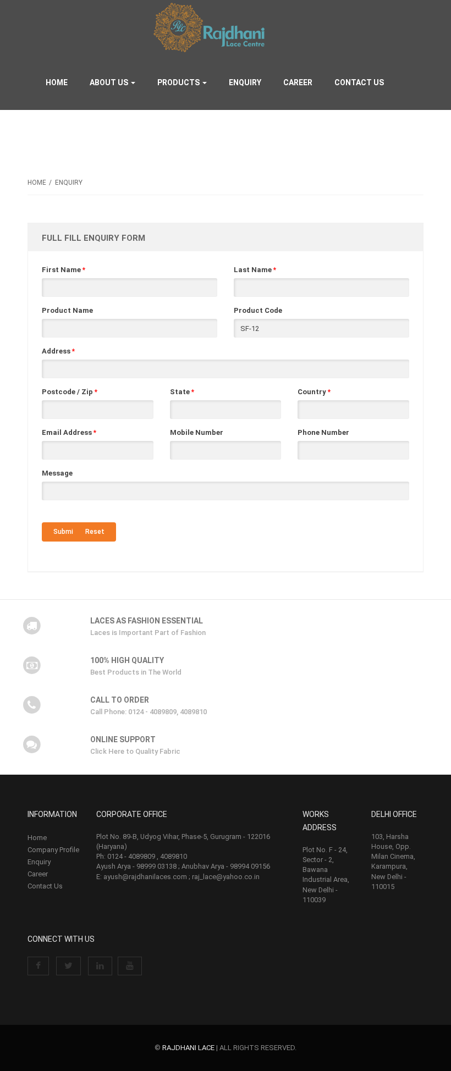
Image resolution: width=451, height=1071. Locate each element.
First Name (63, 270)
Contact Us (359, 82)
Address (58, 351)
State (182, 392)
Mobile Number (196, 432)
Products (179, 82)
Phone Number (323, 432)
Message (57, 473)
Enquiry (245, 82)
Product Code (258, 310)
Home (57, 82)
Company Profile (53, 850)
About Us (110, 82)
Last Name (255, 270)
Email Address (69, 432)
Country (314, 392)
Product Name (67, 310)
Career (297, 82)
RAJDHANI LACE (188, 1048)
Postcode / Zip (69, 392)
